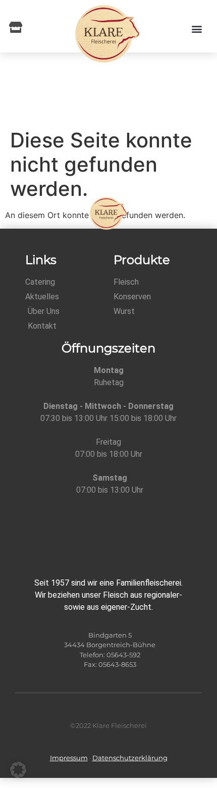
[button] (196, 29)
